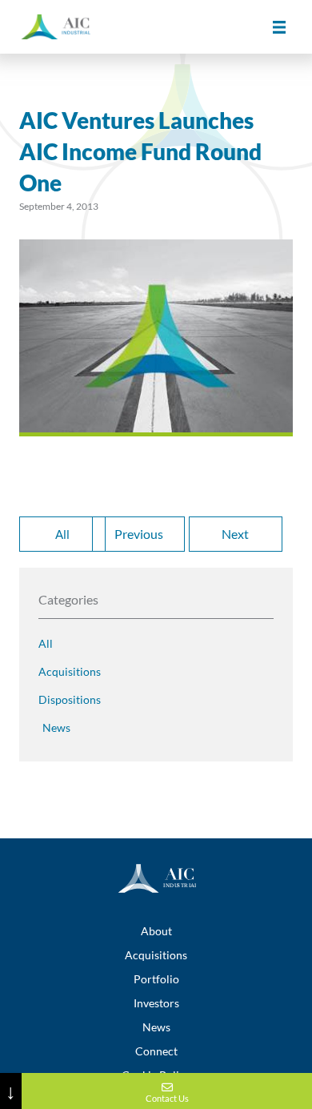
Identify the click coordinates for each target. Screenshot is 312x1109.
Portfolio (156, 979)
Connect (156, 1051)
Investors (156, 1003)
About (156, 931)
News (156, 1027)
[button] (279, 27)
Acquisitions (156, 955)
